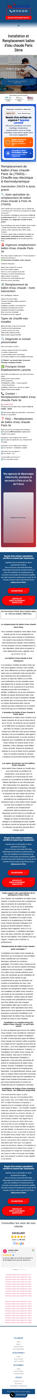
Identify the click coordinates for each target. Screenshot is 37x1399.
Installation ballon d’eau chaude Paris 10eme (18, 1296)
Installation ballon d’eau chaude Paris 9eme (18, 1293)
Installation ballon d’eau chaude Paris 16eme (18, 1313)
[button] (18, 25)
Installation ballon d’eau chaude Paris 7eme (18, 1289)
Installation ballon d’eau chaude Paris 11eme (18, 1301)
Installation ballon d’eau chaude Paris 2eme (18, 1277)
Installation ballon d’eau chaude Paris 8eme (18, 1291)
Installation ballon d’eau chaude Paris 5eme (18, 1284)
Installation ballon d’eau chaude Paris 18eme (18, 1318)
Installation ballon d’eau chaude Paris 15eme (18, 1311)
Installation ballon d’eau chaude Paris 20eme (18, 1322)
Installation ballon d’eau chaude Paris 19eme (18, 1320)
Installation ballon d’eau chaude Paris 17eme (18, 1315)
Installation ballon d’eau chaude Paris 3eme (18, 1279)
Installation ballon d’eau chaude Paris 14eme (18, 1308)
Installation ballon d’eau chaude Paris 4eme (18, 1282)
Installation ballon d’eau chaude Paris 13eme (18, 1306)
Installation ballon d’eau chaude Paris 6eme (18, 1286)
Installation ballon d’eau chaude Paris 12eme (18, 1304)
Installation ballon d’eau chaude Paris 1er (18, 1275)
